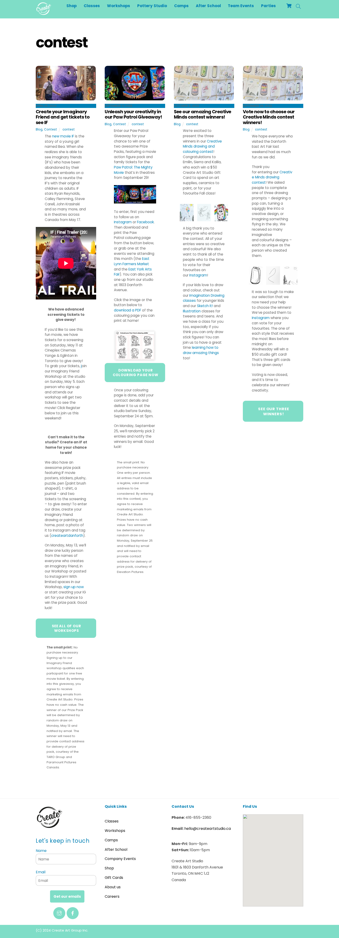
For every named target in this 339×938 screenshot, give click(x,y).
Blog (39, 129)
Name (41, 850)
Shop (71, 6)
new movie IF (63, 136)
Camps (181, 6)
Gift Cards (114, 877)
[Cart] (289, 5)
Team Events (241, 6)
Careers (112, 896)
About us (113, 887)
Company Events (120, 858)
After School (208, 6)
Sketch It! (205, 305)
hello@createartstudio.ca (207, 828)
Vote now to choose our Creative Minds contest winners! (269, 117)
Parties (268, 6)
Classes (92, 6)
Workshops (118, 6)
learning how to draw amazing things (201, 350)
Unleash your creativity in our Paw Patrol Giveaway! (133, 114)
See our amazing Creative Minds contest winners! (202, 114)
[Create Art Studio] (44, 13)
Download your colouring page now (135, 372)
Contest (50, 129)
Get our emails (67, 896)
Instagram (123, 222)
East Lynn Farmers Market (131, 261)
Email (40, 872)
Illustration (192, 311)
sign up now (73, 586)
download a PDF (127, 310)
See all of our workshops (66, 628)
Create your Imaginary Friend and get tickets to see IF (62, 117)
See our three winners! (273, 411)
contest (68, 129)
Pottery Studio (152, 6)
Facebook (145, 222)
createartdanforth (67, 535)
